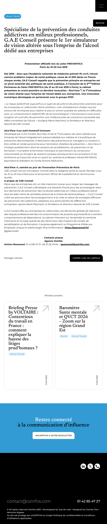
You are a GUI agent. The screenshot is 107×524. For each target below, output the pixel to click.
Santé (64, 336)
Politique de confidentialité (67, 515)
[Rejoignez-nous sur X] (90, 466)
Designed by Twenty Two (85, 509)
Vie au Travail (13, 16)
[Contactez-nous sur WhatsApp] (97, 466)
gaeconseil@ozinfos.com (75, 244)
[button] (101, 6)
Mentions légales (15, 512)
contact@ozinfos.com (29, 501)
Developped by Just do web (56, 509)
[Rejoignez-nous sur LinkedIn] (83, 466)
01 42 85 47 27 (88, 501)
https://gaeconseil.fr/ (77, 227)
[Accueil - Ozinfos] (11, 6)
